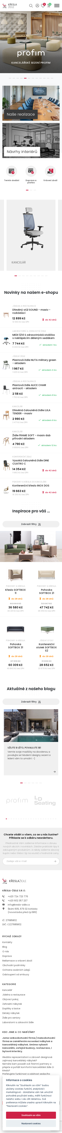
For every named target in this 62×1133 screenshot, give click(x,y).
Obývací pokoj (10, 999)
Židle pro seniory (11, 1017)
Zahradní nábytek (12, 1004)
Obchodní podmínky (13, 965)
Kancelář (7, 990)
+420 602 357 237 (17, 900)
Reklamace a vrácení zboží (17, 960)
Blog (4, 946)
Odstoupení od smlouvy (15, 974)
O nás (5, 951)
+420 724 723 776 (17, 896)
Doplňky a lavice (11, 1008)
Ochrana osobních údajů (16, 969)
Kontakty (7, 942)
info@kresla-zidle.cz (18, 904)
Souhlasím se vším (31, 1115)
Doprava (7, 956)
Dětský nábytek (11, 1013)
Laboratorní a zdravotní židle (18, 1022)
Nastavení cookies (31, 1123)
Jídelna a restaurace (13, 994)
